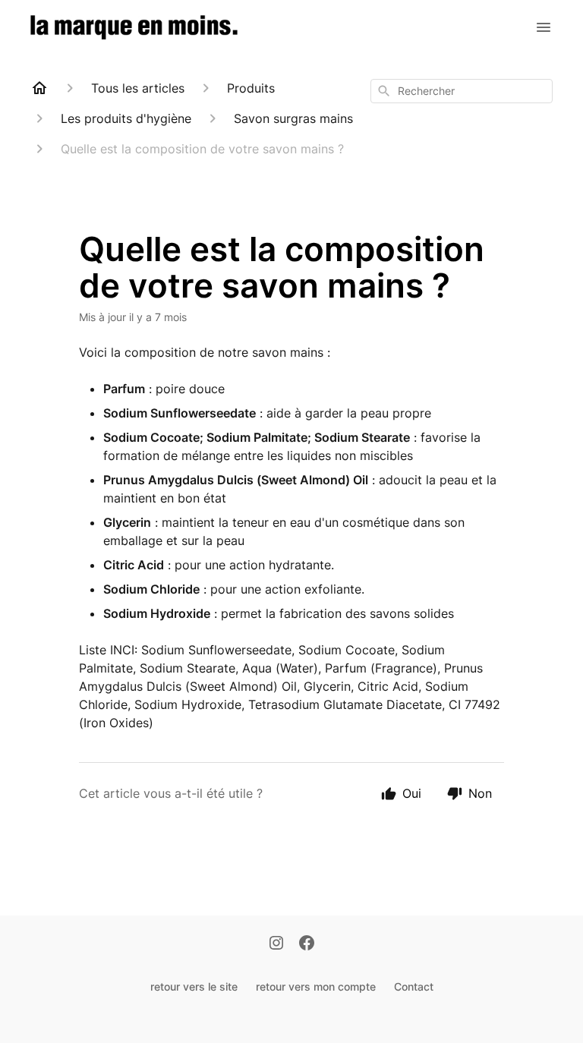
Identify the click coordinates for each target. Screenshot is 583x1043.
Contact (413, 986)
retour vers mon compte (316, 986)
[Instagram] (276, 944)
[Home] (39, 88)
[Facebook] (307, 944)
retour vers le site (194, 986)
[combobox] (461, 91)
